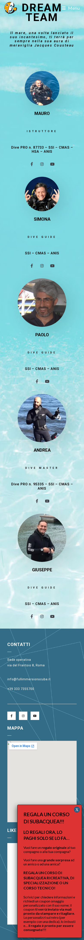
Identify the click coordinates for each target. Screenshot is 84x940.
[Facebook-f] (32, 164)
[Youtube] (52, 164)
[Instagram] (42, 164)
